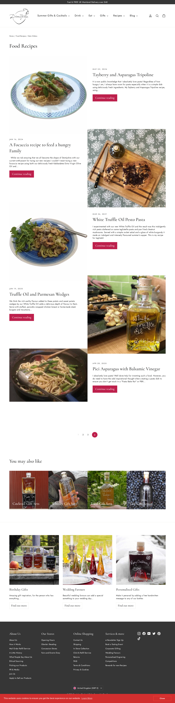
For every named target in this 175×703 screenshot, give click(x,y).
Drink (78, 15)
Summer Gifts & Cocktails (52, 15)
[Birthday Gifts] (34, 560)
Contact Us (78, 640)
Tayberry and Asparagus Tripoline (123, 74)
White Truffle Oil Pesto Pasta (119, 219)
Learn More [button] (86, 698)
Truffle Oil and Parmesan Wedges (39, 294)
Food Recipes (21, 36)
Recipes (118, 15)
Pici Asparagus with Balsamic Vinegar (126, 369)
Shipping (77, 644)
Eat (91, 15)
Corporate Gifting (113, 648)
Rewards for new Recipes (116, 665)
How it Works (15, 644)
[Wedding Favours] (87, 560)
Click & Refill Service (82, 652)
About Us (13, 640)
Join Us (12, 673)
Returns (76, 657)
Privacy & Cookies (81, 669)
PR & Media (14, 669)
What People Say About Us (20, 657)
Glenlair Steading (48, 644)
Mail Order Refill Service (19, 648)
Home (11, 36)
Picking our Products (18, 665)
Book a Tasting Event (114, 644)
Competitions (111, 661)
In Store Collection (81, 648)
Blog (133, 15)
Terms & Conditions (81, 665)
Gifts (103, 15)
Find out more (19, 605)
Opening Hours (48, 640)
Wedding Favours (112, 652)
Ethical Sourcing (16, 661)
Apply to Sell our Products (20, 678)
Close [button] (162, 698)
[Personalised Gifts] (141, 560)
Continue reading (105, 97)
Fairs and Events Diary (50, 652)
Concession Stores (49, 648)
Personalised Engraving (115, 657)
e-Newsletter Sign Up (114, 640)
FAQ (75, 661)
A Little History (15, 652)
